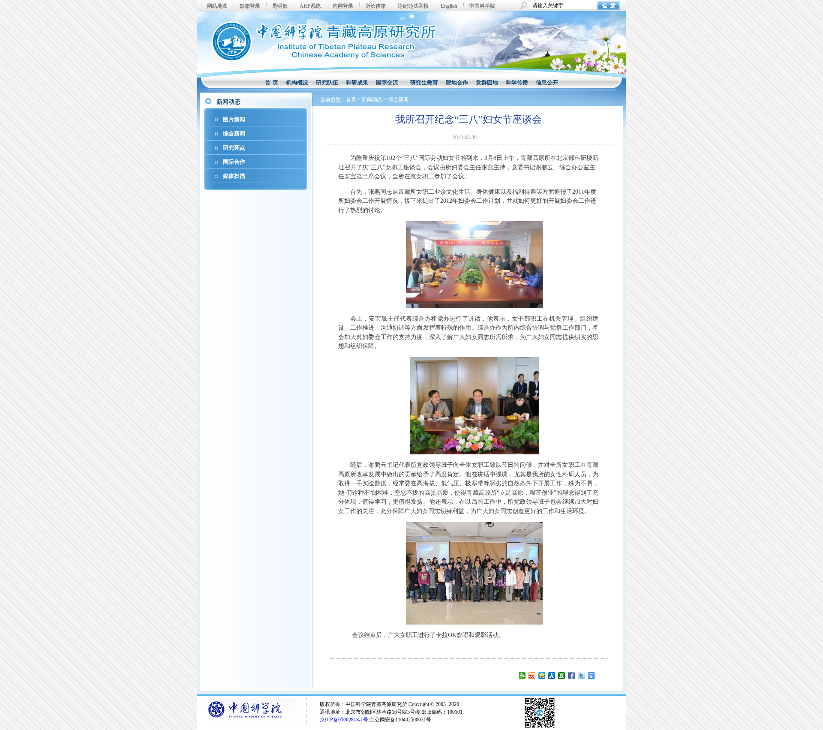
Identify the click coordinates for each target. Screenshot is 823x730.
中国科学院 (482, 6)
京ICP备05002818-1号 (344, 720)
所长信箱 (375, 6)
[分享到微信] (522, 675)
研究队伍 (327, 82)
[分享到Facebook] (571, 675)
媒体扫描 (234, 176)
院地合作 (457, 82)
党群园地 (487, 82)
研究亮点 (234, 147)
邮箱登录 (250, 6)
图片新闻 (234, 119)
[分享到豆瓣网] (561, 675)
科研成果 (357, 82)
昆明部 (280, 6)
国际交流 (387, 82)
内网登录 (343, 6)
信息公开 (547, 82)
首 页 (271, 82)
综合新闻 (234, 133)
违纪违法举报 (413, 6)
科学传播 (517, 82)
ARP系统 (310, 6)
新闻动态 (372, 99)
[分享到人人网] (552, 675)
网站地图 (217, 6)
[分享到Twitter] (581, 675)
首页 (351, 99)
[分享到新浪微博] (532, 675)
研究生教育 (424, 82)
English (449, 6)
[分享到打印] (591, 675)
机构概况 (297, 82)
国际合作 (234, 162)
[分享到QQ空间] (542, 675)
